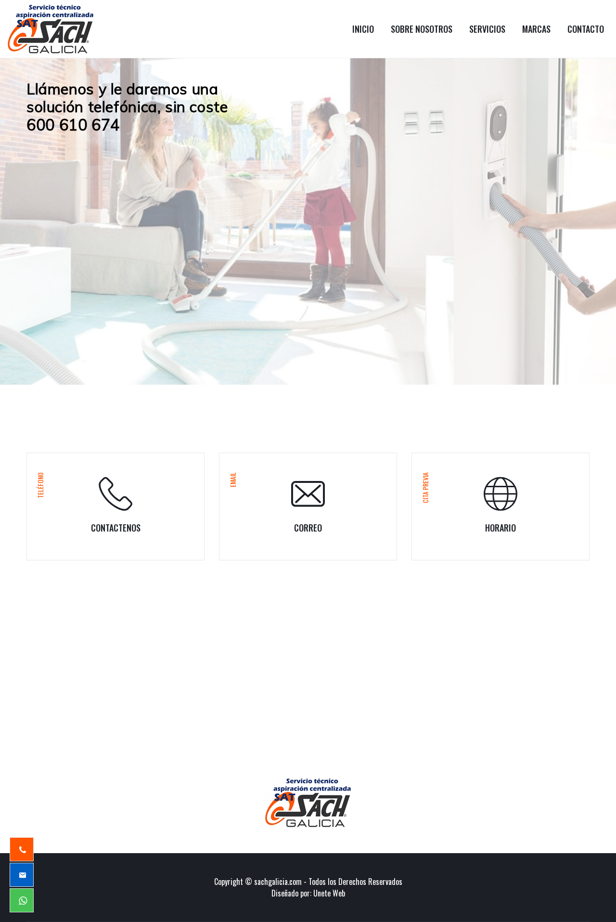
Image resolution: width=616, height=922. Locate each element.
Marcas (536, 29)
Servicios (487, 29)
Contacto (585, 29)
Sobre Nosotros (421, 29)
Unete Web (329, 893)
